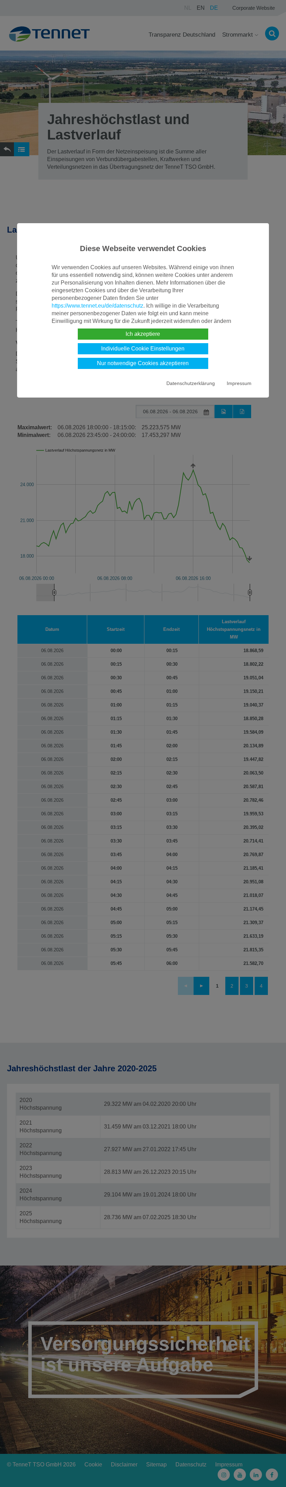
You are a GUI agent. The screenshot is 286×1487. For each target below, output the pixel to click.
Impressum (239, 383)
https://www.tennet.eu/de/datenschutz (97, 306)
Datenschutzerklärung (190, 383)
